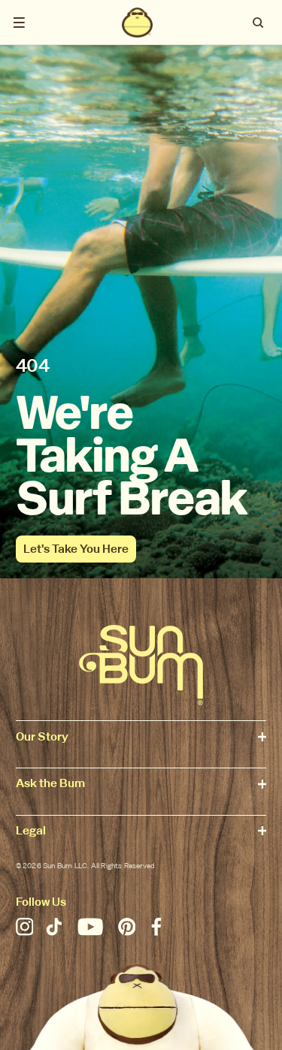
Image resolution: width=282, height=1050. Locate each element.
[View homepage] (137, 22)
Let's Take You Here (76, 549)
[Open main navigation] (19, 22)
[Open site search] (259, 22)
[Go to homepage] (141, 665)
